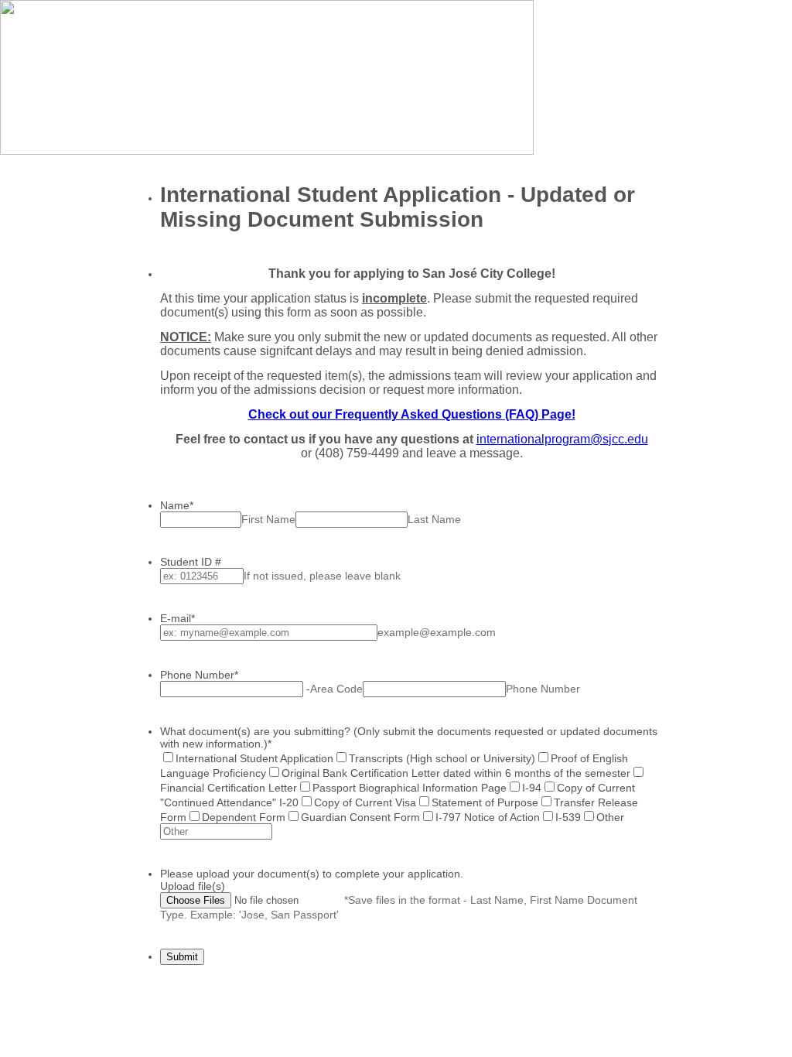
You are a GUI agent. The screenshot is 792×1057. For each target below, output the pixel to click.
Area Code (336, 688)
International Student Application (254, 758)
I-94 (531, 788)
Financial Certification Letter (228, 788)
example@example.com (436, 632)
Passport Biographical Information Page (409, 788)
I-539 (568, 817)
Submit (182, 957)
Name (176, 505)
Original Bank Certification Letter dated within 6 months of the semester (456, 773)
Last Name (434, 519)
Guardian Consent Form (360, 817)
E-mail (177, 618)
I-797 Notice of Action (487, 817)
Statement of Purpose (485, 802)
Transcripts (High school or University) (442, 758)
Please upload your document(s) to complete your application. (311, 873)
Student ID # (190, 562)
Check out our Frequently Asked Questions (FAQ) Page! (411, 414)
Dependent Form (243, 817)
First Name (268, 519)
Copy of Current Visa (365, 802)
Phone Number (199, 675)
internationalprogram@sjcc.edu (562, 439)
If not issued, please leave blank (322, 576)
